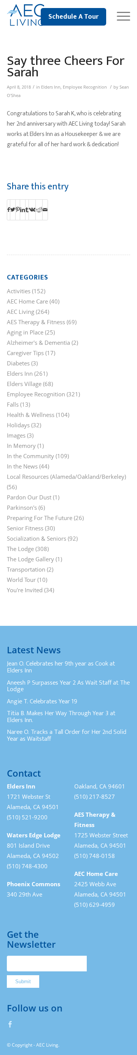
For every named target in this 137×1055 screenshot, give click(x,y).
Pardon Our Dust (29, 497)
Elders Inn (51, 87)
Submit (23, 981)
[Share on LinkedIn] (22, 210)
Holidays (18, 425)
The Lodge (20, 549)
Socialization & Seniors (36, 538)
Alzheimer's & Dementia (38, 342)
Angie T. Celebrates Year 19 (42, 701)
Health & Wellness (30, 414)
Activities (18, 291)
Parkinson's (22, 507)
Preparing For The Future (39, 518)
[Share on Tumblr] (27, 210)
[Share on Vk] (32, 210)
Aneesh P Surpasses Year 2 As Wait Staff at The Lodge (68, 686)
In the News (22, 466)
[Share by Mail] (45, 210)
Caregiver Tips (25, 353)
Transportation (26, 569)
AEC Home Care (27, 301)
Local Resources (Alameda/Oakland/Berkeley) (66, 476)
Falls (13, 404)
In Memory (21, 445)
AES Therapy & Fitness (36, 322)
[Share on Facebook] (8, 210)
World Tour (21, 579)
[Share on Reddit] (39, 210)
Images (16, 435)
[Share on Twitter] (12, 210)
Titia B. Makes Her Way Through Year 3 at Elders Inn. (61, 716)
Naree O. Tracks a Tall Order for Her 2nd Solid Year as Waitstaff (66, 735)
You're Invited (25, 590)
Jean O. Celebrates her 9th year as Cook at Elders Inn (61, 667)
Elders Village (24, 384)
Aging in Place (25, 332)
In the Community (30, 456)
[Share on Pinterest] (18, 210)
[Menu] (119, 15)
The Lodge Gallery (30, 559)
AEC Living (20, 311)
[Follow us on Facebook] (10, 1024)
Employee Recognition (85, 87)
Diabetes (18, 363)
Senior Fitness (25, 528)
